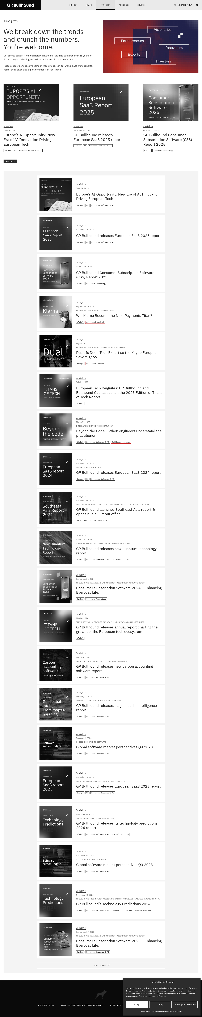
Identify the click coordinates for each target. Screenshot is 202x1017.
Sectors (73, 5)
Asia (79, 520)
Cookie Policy (145, 1011)
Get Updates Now (183, 5)
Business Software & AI (30, 150)
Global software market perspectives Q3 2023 (114, 864)
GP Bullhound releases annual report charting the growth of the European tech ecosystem (117, 629)
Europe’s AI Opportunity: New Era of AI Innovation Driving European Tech (29, 139)
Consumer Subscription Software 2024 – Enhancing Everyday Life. (119, 590)
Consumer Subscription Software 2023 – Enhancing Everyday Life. (119, 943)
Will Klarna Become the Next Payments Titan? (114, 315)
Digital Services (120, 834)
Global (147, 150)
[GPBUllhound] (20, 5)
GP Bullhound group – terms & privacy (167, 1011)
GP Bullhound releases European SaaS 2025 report (97, 137)
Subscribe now (46, 1005)
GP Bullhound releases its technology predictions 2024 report (116, 825)
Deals (89, 5)
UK (15, 150)
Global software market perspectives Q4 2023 (114, 747)
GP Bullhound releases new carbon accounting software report (114, 668)
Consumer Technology (163, 150)
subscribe (16, 65)
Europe (8, 150)
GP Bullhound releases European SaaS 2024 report (118, 472)
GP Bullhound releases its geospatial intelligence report (116, 707)
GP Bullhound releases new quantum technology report (116, 550)
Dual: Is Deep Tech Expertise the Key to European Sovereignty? (117, 354)
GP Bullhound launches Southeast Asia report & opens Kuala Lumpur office (115, 511)
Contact (141, 5)
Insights (105, 5)
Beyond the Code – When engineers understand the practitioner (119, 433)
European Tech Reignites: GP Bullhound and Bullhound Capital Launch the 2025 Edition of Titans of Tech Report (119, 392)
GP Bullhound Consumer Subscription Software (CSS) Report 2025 (167, 139)
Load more (99, 965)
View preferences (185, 1004)
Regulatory (116, 1005)
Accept (137, 1004)
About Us (124, 5)
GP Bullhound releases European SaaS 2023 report (118, 786)
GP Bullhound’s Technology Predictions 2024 (113, 903)
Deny (160, 1004)
